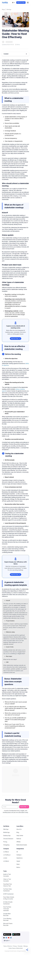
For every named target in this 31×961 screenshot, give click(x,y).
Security (20, 946)
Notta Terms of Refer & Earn (16, 948)
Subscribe (23, 806)
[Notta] (5, 2)
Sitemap (26, 946)
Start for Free (21, 2)
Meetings (9, 9)
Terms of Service (7, 946)
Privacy (15, 946)
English (7, 940)
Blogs (3, 9)
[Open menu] (28, 2)
